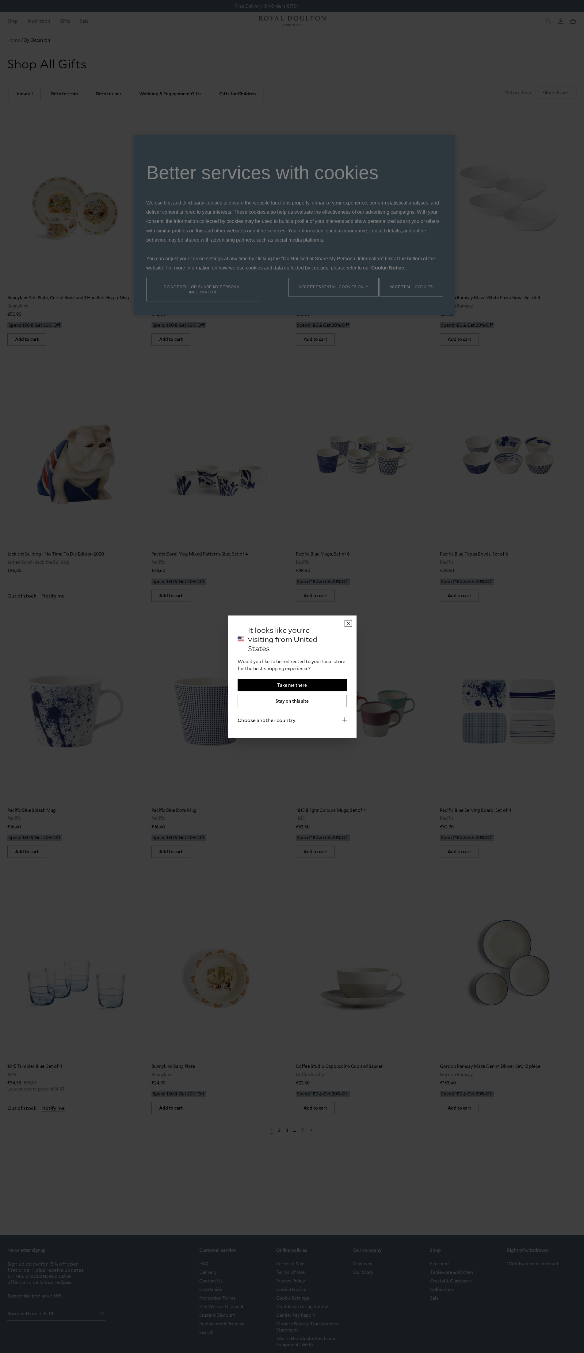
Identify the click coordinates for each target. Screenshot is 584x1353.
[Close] (348, 623)
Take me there (292, 685)
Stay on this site (292, 701)
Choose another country (267, 720)
